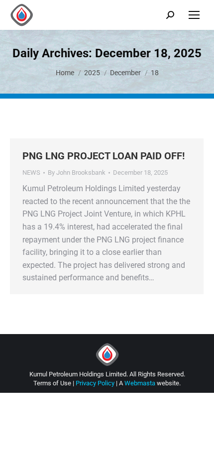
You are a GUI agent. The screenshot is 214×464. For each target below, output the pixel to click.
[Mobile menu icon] (194, 15)
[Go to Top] (199, 449)
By (77, 172)
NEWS (31, 172)
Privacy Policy (95, 383)
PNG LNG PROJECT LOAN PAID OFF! (103, 156)
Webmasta (139, 383)
